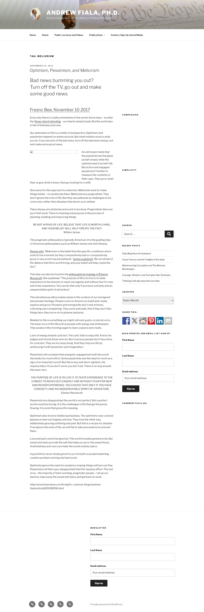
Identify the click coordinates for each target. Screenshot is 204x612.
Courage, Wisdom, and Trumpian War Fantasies (146, 275)
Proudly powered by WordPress (106, 604)
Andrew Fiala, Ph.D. (83, 12)
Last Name (128, 355)
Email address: (130, 371)
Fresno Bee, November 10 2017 (60, 109)
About (45, 35)
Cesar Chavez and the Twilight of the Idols (143, 259)
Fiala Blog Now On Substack (136, 253)
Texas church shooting (47, 121)
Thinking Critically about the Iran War (141, 280)
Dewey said (37, 251)
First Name (128, 340)
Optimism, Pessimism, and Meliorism (64, 70)
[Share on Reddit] (143, 321)
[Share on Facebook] (126, 321)
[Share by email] (168, 321)
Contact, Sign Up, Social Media (127, 35)
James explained (83, 259)
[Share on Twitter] (134, 321)
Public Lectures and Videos (69, 35)
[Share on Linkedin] (160, 321)
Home (33, 35)
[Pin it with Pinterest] (151, 321)
